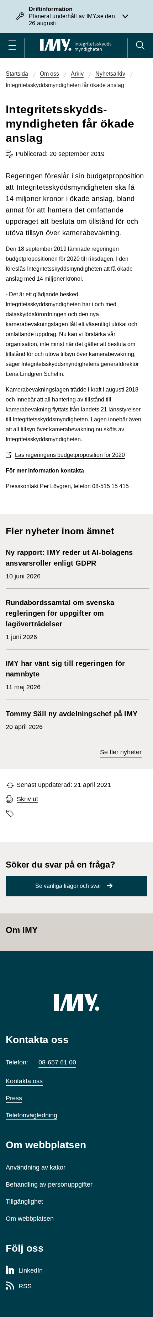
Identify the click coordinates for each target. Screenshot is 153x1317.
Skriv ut (27, 799)
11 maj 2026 (65, 675)
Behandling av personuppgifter (49, 1184)
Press (14, 1098)
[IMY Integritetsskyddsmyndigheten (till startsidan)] (75, 45)
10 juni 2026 (69, 564)
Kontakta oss (24, 1081)
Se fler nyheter (121, 752)
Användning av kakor (35, 1167)
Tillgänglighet (24, 1201)
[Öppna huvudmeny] (12, 45)
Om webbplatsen (30, 1218)
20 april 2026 (71, 720)
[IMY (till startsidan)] (76, 1002)
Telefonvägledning (31, 1115)
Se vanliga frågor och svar (68, 886)
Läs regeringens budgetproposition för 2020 (70, 455)
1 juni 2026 (60, 620)
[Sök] (140, 45)
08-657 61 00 (57, 1062)
